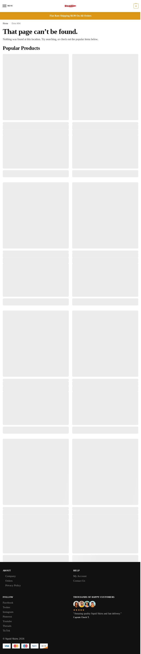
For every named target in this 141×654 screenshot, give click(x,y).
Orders (9, 580)
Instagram (8, 612)
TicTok (6, 630)
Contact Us (79, 580)
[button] (135, 6)
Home (5, 23)
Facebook (8, 602)
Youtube (7, 621)
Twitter (6, 607)
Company (10, 576)
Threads (7, 626)
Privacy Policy (13, 585)
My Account (79, 576)
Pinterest (7, 616)
